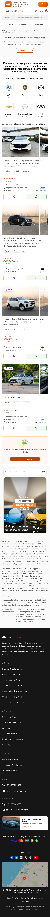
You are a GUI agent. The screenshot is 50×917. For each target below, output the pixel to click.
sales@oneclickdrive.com (17, 810)
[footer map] (25, 874)
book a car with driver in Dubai (27, 600)
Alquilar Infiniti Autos (31, 31)
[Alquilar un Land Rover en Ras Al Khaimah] (20, 220)
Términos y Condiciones (12, 765)
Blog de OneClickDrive (12, 669)
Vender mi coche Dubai (12, 685)
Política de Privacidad (11, 759)
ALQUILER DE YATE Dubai (13, 702)
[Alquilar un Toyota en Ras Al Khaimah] (20, 379)
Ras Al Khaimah (16, 31)
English (7, 907)
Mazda (41, 96)
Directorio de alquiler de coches (16, 697)
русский (34, 907)
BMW (9, 96)
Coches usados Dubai (11, 674)
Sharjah (40, 574)
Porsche (25, 96)
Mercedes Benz (25, 115)
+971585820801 (13, 785)
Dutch (27, 907)
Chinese (21, 910)
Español (14, 910)
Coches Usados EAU (11, 680)
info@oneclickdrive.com (16, 791)
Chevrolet (9, 115)
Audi (41, 115)
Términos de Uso (9, 770)
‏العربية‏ (14, 907)
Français (20, 907)
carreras (6, 728)
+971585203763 (13, 804)
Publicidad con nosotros (12, 739)
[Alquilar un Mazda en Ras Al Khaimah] (20, 142)
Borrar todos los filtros (25, 50)
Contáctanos (7, 745)
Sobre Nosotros (9, 717)
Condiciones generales (24, 612)
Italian (28, 910)
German (35, 910)
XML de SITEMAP (9, 733)
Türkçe (41, 907)
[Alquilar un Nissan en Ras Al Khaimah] (20, 301)
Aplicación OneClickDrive (20, 3)
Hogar (6, 31)
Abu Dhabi (32, 574)
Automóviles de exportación (14, 691)
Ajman (4, 576)
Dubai (24, 574)
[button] (3, 10)
